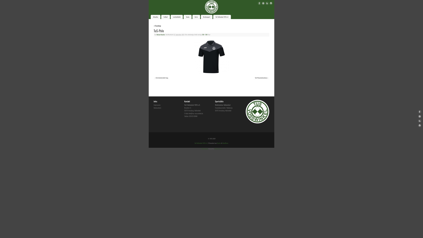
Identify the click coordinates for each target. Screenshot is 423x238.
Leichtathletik (177, 17)
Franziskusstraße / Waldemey (224, 108)
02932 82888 (193, 116)
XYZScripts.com (218, 149)
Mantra (219, 143)
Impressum (157, 105)
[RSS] (267, 4)
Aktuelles (155, 17)
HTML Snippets (204, 149)
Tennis (187, 17)
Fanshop (157, 25)
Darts (196, 17)
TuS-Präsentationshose (261, 78)
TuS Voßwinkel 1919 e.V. (222, 17)
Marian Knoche (161, 34)
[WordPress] (271, 4)
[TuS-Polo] (211, 57)
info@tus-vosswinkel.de (196, 113)
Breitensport (206, 17)
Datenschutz (157, 108)
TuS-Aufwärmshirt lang (162, 78)
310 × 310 (204, 34)
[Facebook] (259, 4)
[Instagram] (263, 4)
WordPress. (225, 143)
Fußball (165, 17)
